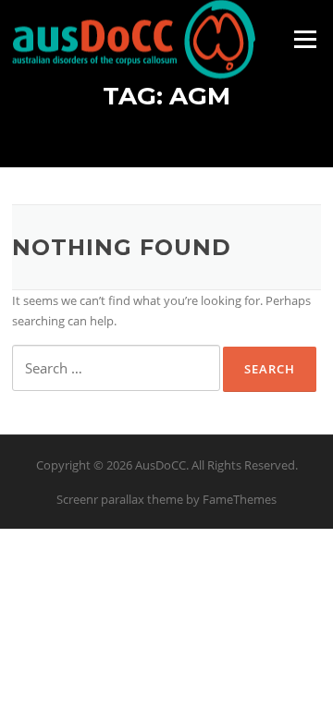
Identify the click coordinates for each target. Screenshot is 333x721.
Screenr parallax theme (119, 499)
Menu (305, 39)
